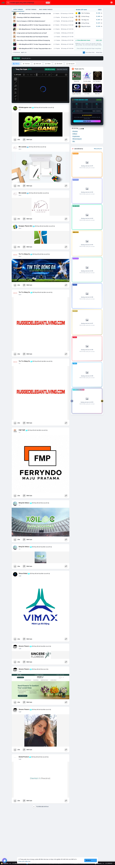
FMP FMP (22, 430)
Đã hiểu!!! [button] (88, 860)
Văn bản (27, 63)
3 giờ (20, 648)
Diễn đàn (24, 52)
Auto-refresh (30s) (90, 52)
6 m (20, 109)
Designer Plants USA (25, 226)
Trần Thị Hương (85, 13)
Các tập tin (71, 63)
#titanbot (75, 131)
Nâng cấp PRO (87, 121)
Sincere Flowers (24, 646)
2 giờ (20, 576)
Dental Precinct (24, 757)
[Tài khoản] (111, 2)
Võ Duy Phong (85, 23)
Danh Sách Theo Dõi (62, 69)
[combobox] (28, 3)
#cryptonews (76, 136)
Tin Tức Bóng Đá (24, 254)
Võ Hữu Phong (85, 16)
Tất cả (17, 63)
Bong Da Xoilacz (24, 503)
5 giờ (20, 759)
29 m (20, 195)
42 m (20, 256)
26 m (20, 149)
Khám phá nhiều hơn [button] (24, 861)
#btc (73, 141)
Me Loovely (22, 147)
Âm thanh (59, 63)
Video (48, 63)
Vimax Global (23, 573)
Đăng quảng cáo (98, 148)
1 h (19, 363)
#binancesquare (77, 139)
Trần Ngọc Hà (85, 19)
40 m (20, 228)
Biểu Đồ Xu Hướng (50, 69)
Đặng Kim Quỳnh (85, 26)
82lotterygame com (25, 107)
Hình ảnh (38, 63)
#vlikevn (74, 134)
